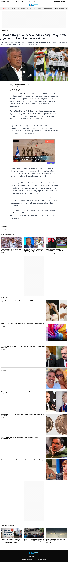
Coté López (12, 1)
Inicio (37, 556)
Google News (60, 5)
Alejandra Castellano (22, 85)
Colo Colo (25, 93)
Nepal (30, 1)
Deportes (4, 30)
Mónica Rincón (25, 1)
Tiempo (34, 1)
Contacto (31, 556)
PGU (8, 1)
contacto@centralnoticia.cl (28, 559)
